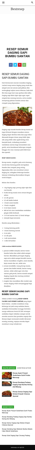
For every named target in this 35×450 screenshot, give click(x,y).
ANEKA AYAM (6, 378)
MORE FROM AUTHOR (24, 368)
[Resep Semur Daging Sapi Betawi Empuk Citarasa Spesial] (7, 394)
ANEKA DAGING (6, 385)
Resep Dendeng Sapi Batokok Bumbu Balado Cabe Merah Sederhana (17, 430)
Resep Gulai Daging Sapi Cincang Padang (16, 435)
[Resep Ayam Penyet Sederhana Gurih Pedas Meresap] (7, 375)
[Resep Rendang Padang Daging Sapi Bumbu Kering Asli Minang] (7, 383)
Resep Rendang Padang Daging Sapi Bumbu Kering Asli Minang (22, 384)
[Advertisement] (17, 32)
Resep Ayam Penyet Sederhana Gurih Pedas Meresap (21, 375)
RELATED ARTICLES (9, 368)
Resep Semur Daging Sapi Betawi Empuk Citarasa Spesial (22, 394)
